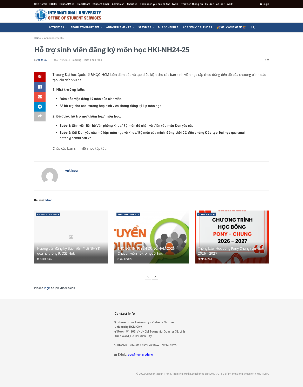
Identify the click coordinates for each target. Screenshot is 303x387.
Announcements (119, 27)
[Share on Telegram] (40, 107)
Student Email (101, 4)
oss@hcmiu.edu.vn (141, 354)
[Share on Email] (40, 97)
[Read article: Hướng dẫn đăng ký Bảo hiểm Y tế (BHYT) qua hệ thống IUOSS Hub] (71, 237)
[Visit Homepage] (68, 15)
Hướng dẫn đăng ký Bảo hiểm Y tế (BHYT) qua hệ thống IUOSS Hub (68, 251)
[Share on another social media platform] (40, 116)
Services (144, 27)
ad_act (220, 4)
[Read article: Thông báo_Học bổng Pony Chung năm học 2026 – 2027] (232, 237)
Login (265, 4)
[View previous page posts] (148, 277)
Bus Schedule (168, 27)
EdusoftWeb (67, 4)
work (230, 4)
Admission (118, 4)
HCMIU (53, 4)
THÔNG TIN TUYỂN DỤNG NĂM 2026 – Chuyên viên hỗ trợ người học (147, 251)
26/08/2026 (125, 259)
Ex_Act (209, 4)
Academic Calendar (197, 27)
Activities (56, 27)
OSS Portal (40, 4)
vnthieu (42, 59)
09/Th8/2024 (62, 59)
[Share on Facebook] (40, 87)
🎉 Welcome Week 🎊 (231, 27)
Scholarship (206, 214)
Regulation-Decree (85, 27)
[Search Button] (253, 27)
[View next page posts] (155, 277)
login (47, 288)
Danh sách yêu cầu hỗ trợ (155, 4)
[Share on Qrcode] (40, 77)
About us (132, 4)
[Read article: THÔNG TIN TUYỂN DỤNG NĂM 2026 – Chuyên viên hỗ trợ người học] (151, 237)
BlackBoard (83, 4)
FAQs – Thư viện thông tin (187, 4)
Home (37, 38)
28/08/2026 (45, 259)
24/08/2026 (206, 259)
